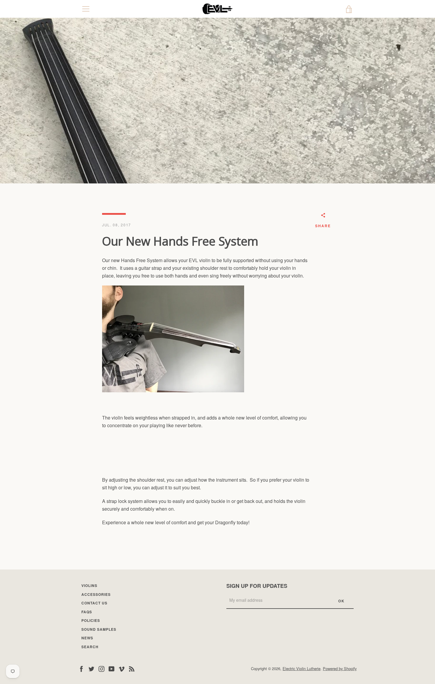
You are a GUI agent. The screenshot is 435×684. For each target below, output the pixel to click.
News (87, 638)
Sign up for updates (256, 586)
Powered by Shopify (340, 668)
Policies (90, 620)
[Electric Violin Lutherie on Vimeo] (122, 668)
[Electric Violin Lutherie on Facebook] (81, 668)
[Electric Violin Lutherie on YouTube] (112, 668)
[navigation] (85, 8)
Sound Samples (98, 629)
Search (90, 646)
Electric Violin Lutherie (301, 668)
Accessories (96, 594)
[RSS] (132, 668)
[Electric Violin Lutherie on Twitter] (91, 668)
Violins (89, 585)
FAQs (86, 611)
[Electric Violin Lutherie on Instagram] (101, 668)
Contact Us (94, 603)
